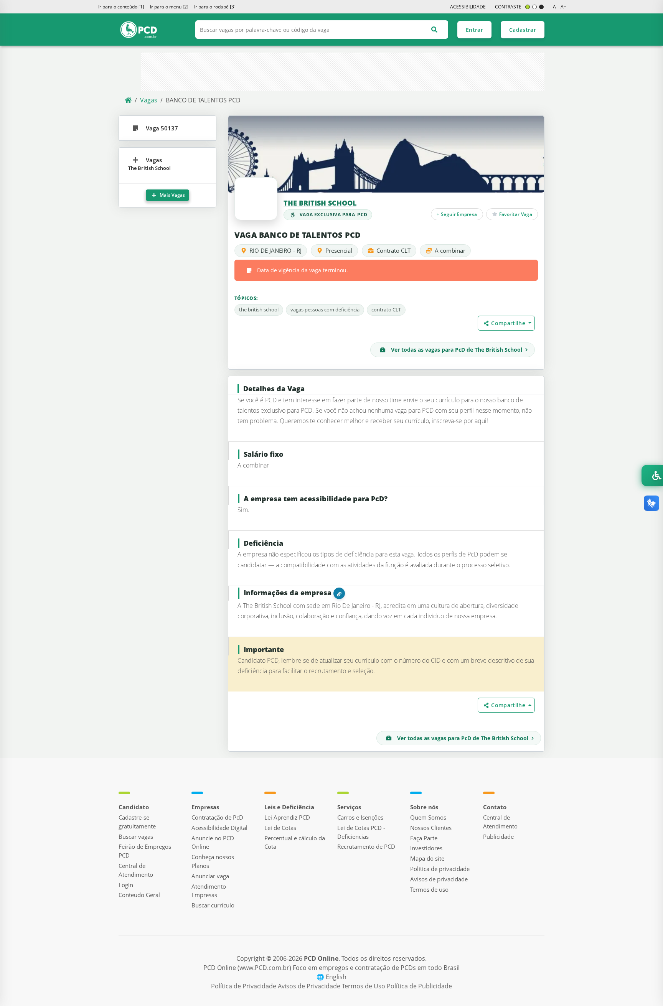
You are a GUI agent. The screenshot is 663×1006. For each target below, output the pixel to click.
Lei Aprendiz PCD (287, 817)
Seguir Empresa (457, 214)
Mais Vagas (171, 195)
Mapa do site (427, 858)
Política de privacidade (440, 869)
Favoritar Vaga (515, 214)
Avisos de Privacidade (310, 986)
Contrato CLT (393, 250)
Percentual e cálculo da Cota (294, 842)
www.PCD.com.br (264, 967)
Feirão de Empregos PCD (145, 851)
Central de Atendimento (136, 870)
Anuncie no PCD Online (212, 842)
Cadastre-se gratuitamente (137, 821)
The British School (320, 203)
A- (555, 6)
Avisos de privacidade (439, 879)
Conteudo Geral (139, 895)
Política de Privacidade (244, 986)
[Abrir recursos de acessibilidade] (652, 475)
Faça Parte (423, 838)
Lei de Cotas (280, 827)
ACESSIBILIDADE (468, 6)
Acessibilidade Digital (219, 827)
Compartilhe (509, 323)
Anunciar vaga (210, 876)
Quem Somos (428, 817)
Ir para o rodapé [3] (215, 6)
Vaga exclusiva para (334, 214)
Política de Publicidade (419, 986)
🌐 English (331, 977)
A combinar (450, 250)
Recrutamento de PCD (366, 846)
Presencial (338, 250)
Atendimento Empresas (208, 891)
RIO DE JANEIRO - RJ (275, 250)
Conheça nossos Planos (212, 861)
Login (126, 885)
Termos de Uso (364, 986)
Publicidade (498, 836)
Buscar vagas (136, 836)
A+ (563, 6)
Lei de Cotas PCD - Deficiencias (361, 832)
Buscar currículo (212, 905)
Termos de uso (429, 889)
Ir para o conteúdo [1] (121, 6)
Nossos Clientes (431, 827)
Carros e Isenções (360, 817)
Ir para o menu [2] (169, 6)
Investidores (426, 848)
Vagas (148, 100)
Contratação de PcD (217, 817)
